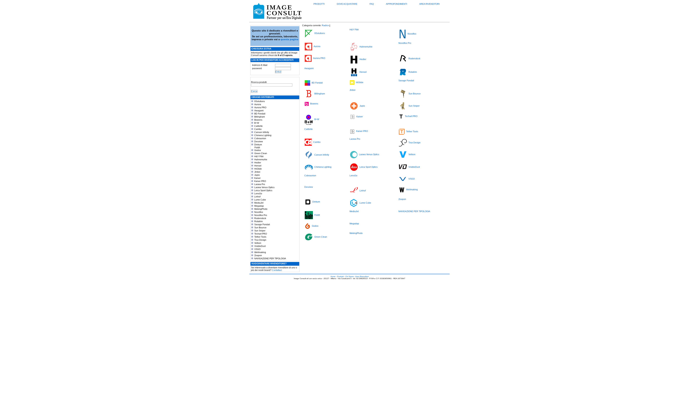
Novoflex (258, 212)
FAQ (372, 4)
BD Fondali (259, 113)
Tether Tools (260, 237)
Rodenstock (260, 218)
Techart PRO (260, 234)
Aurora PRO (260, 107)
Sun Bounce (260, 227)
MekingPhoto (260, 209)
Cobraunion (260, 138)
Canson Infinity (261, 132)
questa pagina (289, 39)
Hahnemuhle (260, 159)
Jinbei (257, 172)
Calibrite (258, 126)
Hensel (257, 165)
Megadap (259, 206)
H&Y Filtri (259, 156)
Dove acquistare (347, 4)
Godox (257, 150)
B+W (256, 123)
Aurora (257, 104)
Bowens (258, 120)
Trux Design (260, 240)
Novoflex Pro (260, 215)
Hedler (257, 162)
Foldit (257, 147)
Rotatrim (258, 221)
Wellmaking (260, 252)
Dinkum (258, 144)
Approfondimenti (396, 4)
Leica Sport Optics (263, 190)
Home (333, 276)
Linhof (257, 196)
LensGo (258, 193)
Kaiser (257, 178)
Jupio (257, 175)
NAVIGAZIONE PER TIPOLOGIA (270, 258)
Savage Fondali (262, 224)
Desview (258, 141)
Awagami (259, 110)
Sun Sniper (259, 230)
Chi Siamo (349, 276)
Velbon (257, 243)
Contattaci (277, 270)
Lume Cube (260, 200)
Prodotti (319, 4)
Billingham (259, 117)
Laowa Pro (259, 184)
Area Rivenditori (429, 4)
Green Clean (260, 153)
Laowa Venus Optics (264, 187)
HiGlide (258, 169)
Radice (325, 25)
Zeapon (258, 255)
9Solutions (259, 101)
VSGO (257, 249)
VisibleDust (260, 246)
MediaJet (258, 203)
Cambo (258, 129)
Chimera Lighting (262, 135)
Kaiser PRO (260, 181)
